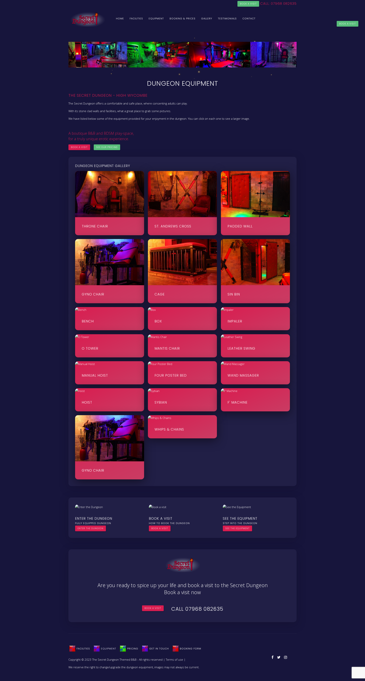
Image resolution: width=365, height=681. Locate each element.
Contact (249, 18)
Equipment (156, 18)
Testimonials (227, 18)
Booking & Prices (182, 18)
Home (120, 18)
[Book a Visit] (157, 506)
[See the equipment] (237, 506)
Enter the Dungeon (90, 528)
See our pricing (107, 147)
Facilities (136, 18)
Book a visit (248, 3)
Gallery (206, 18)
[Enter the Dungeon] (89, 506)
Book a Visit (347, 23)
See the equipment (237, 528)
